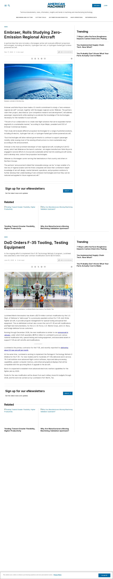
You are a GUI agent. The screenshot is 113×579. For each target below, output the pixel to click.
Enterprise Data (91, 17)
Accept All (104, 575)
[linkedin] (35, 59)
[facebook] (32, 59)
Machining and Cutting (24, 17)
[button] (5, 5)
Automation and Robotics (58, 17)
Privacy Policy (57, 574)
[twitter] (38, 59)
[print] (71, 59)
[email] (45, 59)
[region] (56, 575)
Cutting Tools (40, 17)
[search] (9, 5)
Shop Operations (77, 17)
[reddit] (41, 59)
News (6, 26)
